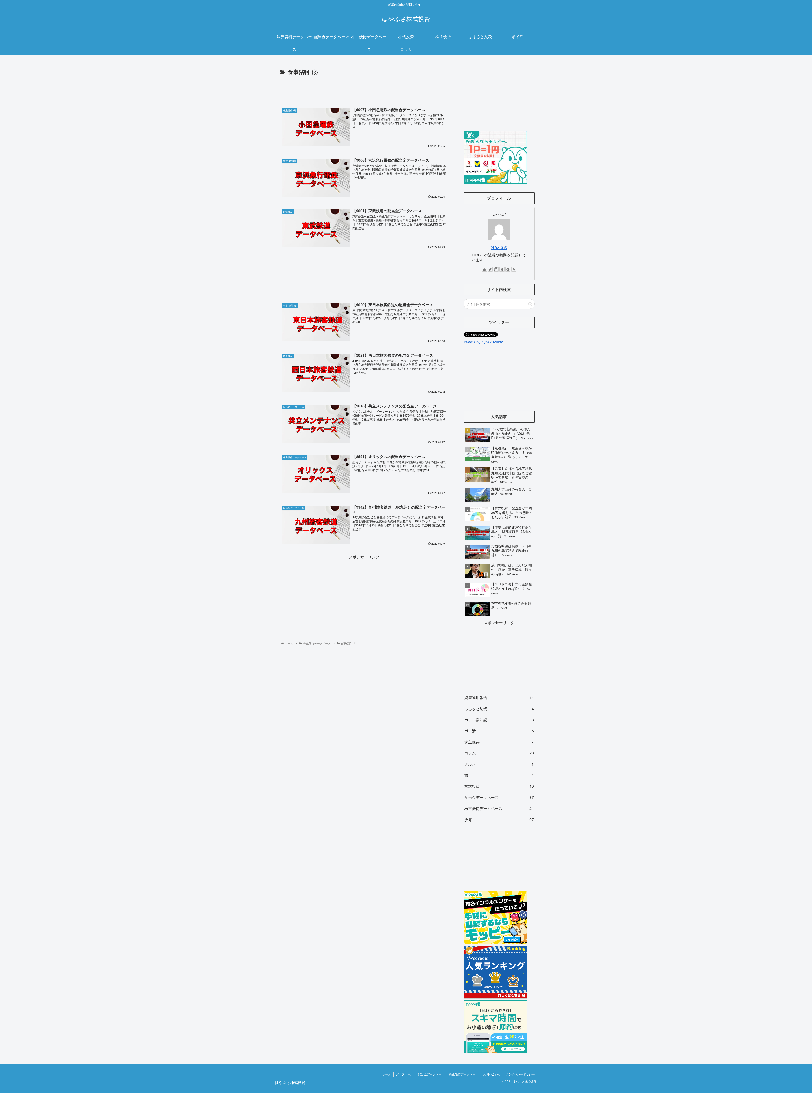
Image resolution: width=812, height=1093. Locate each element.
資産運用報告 (499, 697)
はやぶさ (499, 248)
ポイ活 (499, 730)
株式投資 (499, 786)
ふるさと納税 (499, 708)
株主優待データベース (499, 808)
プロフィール (404, 1074)
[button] (530, 303)
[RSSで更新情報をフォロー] (513, 269)
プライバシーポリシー (520, 1074)
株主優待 (499, 742)
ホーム (386, 1074)
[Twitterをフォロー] (490, 269)
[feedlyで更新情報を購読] (507, 269)
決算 (499, 819)
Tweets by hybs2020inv (483, 341)
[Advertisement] (364, 88)
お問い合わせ (492, 1074)
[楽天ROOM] (502, 269)
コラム (499, 753)
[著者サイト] (484, 269)
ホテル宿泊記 (499, 719)
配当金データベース (499, 797)
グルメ (499, 764)
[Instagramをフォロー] (496, 269)
